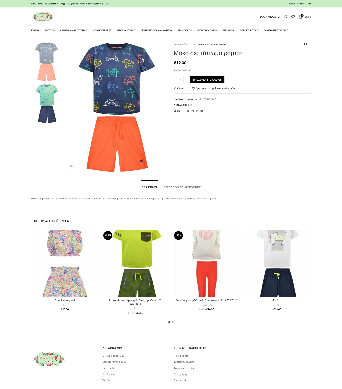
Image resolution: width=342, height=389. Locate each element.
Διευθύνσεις (109, 374)
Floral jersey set (65, 300)
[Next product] (309, 44)
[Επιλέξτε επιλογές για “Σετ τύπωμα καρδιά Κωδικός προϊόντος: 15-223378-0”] (237, 244)
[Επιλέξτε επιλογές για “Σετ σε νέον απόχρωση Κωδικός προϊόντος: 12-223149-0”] (166, 244)
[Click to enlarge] (71, 166)
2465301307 (294, 3)
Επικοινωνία (180, 380)
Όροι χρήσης (181, 374)
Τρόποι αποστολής (184, 367)
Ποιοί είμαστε (181, 355)
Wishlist (107, 380)
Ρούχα (204, 304)
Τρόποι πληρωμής (184, 361)
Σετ (194, 44)
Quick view (95, 252)
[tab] (149, 185)
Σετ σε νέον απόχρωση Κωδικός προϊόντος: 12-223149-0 (135, 302)
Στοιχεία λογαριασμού (114, 361)
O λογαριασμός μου (113, 355)
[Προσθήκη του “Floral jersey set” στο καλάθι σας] (95, 244)
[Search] (285, 16)
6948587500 (305, 3)
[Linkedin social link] (197, 111)
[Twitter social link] (188, 111)
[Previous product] (302, 44)
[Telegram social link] (201, 111)
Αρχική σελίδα (181, 44)
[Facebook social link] (184, 111)
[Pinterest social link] (192, 111)
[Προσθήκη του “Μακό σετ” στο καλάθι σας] (308, 244)
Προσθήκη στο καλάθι (207, 79)
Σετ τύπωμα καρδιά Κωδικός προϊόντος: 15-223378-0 (206, 300)
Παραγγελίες (109, 367)
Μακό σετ (277, 300)
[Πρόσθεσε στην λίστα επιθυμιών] (95, 236)
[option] (46, 61)
